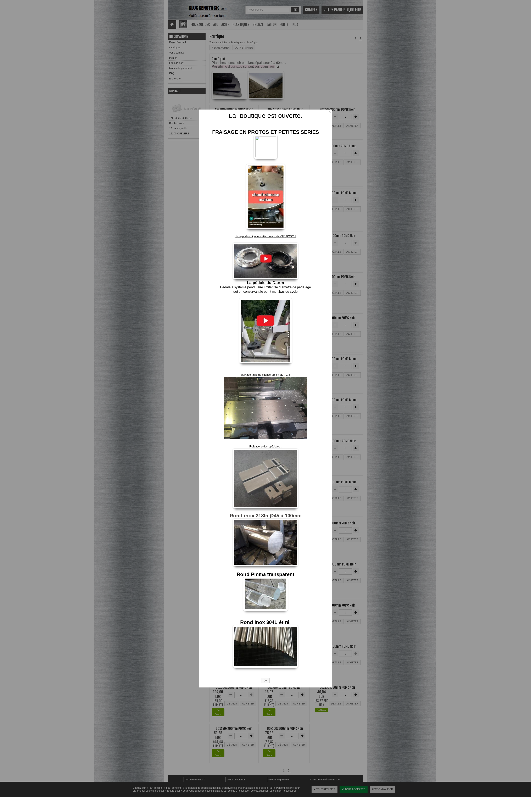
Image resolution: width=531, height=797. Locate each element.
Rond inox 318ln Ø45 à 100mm (266, 515)
